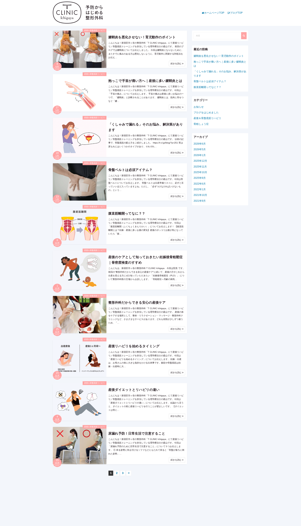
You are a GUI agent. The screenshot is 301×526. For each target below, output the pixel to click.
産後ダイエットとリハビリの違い (134, 389)
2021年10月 (200, 195)
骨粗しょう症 (201, 124)
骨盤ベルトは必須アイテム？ (130, 170)
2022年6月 (200, 183)
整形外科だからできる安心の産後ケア (137, 302)
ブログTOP (236, 12)
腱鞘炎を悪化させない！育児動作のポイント (142, 37)
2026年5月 (200, 149)
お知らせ (199, 107)
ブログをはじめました (206, 112)
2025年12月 (200, 160)
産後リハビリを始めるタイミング (134, 346)
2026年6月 (200, 143)
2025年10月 (200, 172)
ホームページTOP (214, 12)
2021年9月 (200, 200)
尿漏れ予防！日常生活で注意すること (136, 433)
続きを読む (176, 63)
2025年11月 (200, 166)
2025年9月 (200, 178)
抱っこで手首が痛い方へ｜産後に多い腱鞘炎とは (145, 80)
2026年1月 (200, 155)
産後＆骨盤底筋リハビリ (94, 30)
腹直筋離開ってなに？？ (126, 213)
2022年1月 (200, 189)
